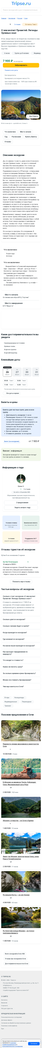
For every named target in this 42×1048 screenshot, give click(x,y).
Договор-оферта (6, 1020)
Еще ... (3, 1028)
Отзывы (8, 142)
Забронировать (21, 65)
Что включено (10, 132)
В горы (7, 697)
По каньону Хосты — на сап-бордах (16, 895)
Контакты (4, 1000)
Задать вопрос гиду (22, 507)
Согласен (34, 1043)
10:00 (21, 380)
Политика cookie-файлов (9, 1026)
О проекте (4, 1005)
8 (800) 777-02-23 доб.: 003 (11, 988)
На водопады (19, 697)
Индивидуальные (11, 702)
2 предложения (22, 503)
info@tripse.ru (7, 985)
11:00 (8, 385)
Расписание (16, 137)
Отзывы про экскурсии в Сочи (15, 959)
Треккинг (8, 706)
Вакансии (4, 1003)
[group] (21, 53)
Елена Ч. (21, 486)
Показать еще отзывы (21, 582)
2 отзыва (17, 24)
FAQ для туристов (7, 1008)
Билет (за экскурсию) (11, 441)
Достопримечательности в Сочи (16, 963)
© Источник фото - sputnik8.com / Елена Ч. (14, 123)
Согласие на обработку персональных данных (16, 1023)
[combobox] (21, 10)
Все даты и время (13, 393)
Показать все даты (11, 70)
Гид (6, 137)
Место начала (25, 132)
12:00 (21, 385)
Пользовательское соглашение (11, 1017)
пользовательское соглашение (12, 1046)
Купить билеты (31, 137)
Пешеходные (26, 702)
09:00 (8, 380)
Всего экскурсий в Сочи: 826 (15, 954)
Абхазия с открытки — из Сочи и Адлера (18, 821)
